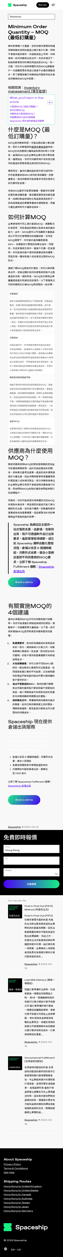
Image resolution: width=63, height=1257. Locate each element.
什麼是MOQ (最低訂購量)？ (24, 106)
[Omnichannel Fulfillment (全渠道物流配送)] (15, 1091)
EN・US (16, 1249)
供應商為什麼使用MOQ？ (23, 113)
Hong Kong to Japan (16, 1206)
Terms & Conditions (16, 1168)
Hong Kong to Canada (17, 1194)
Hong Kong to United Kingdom (23, 1186)
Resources (15, 16)
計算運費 (31, 884)
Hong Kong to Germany (18, 1211)
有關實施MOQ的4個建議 (22, 117)
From (7, 847)
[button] (48, 102)
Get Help (9, 1172)
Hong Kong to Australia (18, 1198)
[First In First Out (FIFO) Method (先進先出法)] (15, 938)
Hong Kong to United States (21, 1190)
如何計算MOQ (17, 110)
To (6, 859)
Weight (8, 870)
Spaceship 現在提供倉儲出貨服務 (27, 121)
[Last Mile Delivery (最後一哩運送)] (15, 1013)
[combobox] (31, 849)
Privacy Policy (12, 1164)
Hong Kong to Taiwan (17, 1202)
